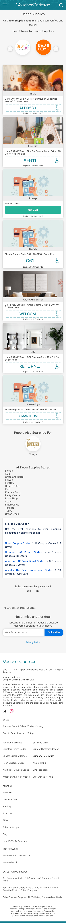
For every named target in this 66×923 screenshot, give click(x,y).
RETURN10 (30, 366)
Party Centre (12, 495)
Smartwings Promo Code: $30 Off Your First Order (30, 409)
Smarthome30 (31, 416)
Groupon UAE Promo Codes (23, 552)
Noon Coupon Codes (17, 543)
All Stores (7, 813)
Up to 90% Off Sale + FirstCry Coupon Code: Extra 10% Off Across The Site (33, 152)
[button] (10, 48)
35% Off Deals (12, 203)
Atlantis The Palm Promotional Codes (28, 570)
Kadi (7, 489)
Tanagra (9, 507)
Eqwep (33, 198)
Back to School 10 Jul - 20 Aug (18, 733)
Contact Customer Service (46, 749)
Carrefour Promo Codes (14, 749)
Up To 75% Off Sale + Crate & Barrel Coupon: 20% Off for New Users (32, 306)
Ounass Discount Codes (15, 756)
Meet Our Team (10, 799)
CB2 (33, 351)
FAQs (5, 820)
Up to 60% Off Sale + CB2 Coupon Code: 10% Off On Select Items (32, 358)
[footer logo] (33, 662)
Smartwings (33, 404)
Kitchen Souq (13, 492)
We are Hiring (39, 762)
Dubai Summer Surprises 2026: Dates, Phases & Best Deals (32, 897)
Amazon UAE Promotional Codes (25, 561)
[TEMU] (43, 47)
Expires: (26, 113)
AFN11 (29, 160)
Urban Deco (12, 513)
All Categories (11, 607)
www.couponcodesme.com (16, 855)
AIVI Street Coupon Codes (16, 769)
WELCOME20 (31, 314)
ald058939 (30, 108)
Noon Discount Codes (13, 762)
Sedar (8, 501)
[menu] (5, 5)
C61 (30, 260)
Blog (5, 834)
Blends (33, 249)
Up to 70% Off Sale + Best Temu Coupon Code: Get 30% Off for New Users (31, 100)
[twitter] (5, 711)
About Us (7, 792)
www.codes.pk (10, 862)
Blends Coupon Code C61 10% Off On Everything (29, 254)
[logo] (33, 5)
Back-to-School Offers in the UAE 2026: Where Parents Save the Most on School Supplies (30, 889)
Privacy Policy (33, 642)
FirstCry (33, 146)
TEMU (33, 93)
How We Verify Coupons (15, 841)
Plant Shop (11, 498)
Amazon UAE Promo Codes (16, 776)
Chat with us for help (43, 776)
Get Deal (33, 209)
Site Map (7, 806)
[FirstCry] (22, 47)
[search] (60, 5)
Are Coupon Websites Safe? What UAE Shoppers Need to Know (31, 879)
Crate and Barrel (33, 299)
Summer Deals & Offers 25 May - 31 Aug (23, 726)
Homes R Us (12, 486)
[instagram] (11, 711)
